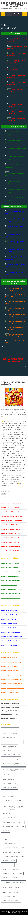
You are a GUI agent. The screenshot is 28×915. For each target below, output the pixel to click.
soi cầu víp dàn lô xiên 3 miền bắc (10, 576)
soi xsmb (18, 865)
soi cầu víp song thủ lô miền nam (10, 632)
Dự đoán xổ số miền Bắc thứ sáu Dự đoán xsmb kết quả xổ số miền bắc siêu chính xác (14, 808)
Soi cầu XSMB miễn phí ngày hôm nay (13, 856)
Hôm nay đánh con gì (9, 818)
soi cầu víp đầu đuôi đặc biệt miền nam (12, 641)
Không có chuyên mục (9, 822)
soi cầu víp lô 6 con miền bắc (9, 718)
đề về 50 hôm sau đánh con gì (11, 900)
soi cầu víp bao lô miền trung (15, 309)
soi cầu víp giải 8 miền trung (15, 302)
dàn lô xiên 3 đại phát (12, 429)
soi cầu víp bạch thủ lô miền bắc (10, 507)
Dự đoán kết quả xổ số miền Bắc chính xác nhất (14, 764)
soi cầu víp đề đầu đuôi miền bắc (10, 598)
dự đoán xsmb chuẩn (9, 779)
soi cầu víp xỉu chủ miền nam (9, 610)
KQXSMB (20, 822)
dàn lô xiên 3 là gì (9, 440)
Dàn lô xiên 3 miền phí (10, 448)
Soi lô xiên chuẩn (7, 865)
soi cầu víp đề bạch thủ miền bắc (10, 707)
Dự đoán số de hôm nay (9, 775)
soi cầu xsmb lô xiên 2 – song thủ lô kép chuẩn (14, 5)
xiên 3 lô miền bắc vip (11, 483)
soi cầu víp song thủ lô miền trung (15, 322)
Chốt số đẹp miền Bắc (9, 737)
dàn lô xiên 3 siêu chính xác (12, 451)
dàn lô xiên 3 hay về (15, 435)
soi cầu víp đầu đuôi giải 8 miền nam (11, 636)
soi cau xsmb (6, 839)
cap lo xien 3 (18, 423)
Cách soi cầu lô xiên (8, 742)
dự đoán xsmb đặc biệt (9, 792)
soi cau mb (6, 830)
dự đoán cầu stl (8, 479)
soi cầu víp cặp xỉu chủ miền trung (15, 315)
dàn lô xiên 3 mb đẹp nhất (12, 442)
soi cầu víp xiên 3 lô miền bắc (13, 383)
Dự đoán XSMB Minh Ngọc (10, 787)
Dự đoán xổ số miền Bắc (9, 796)
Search (3, 493)
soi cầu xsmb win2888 (9, 860)
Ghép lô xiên (6, 813)
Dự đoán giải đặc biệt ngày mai (11, 759)
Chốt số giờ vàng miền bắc (10, 729)
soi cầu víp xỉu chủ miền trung (13, 289)
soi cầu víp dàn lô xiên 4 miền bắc (10, 580)
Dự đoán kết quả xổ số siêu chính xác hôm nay (13, 769)
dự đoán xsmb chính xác (10, 783)
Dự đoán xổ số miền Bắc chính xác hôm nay (13, 801)
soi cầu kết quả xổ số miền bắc (11, 852)
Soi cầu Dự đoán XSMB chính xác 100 (13, 848)
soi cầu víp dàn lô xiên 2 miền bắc (10, 572)
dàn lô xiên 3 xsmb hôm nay (14, 468)
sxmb (4, 869)
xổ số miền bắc (13, 892)
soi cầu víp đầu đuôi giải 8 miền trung (14, 328)
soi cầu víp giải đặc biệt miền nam (11, 615)
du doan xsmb (7, 750)
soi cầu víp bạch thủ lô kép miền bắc (12, 516)
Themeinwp (16, 912)
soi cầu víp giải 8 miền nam (8, 619)
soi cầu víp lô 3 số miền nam (9, 645)
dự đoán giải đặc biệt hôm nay (11, 754)
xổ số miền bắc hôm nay (10, 896)
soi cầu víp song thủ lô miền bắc (10, 512)
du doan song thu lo (13, 474)
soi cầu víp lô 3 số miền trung (15, 341)
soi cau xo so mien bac (9, 835)
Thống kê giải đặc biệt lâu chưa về (12, 873)
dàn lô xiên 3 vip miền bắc (12, 461)
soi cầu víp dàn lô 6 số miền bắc (10, 563)
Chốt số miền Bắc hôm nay (10, 733)
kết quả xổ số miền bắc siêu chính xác (13, 826)
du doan (20, 742)
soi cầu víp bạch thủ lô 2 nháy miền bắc (12, 503)
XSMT (4, 892)
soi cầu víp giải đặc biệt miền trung (15, 296)
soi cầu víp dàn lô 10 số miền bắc (10, 593)
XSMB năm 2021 (7, 888)
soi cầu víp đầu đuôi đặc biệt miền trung (14, 335)
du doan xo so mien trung (10, 746)
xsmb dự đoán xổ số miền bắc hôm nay (14, 882)
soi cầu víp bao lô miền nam (9, 623)
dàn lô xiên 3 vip (16, 457)
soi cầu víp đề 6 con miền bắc (9, 714)
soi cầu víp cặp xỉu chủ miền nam (10, 628)
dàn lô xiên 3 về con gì (12, 455)
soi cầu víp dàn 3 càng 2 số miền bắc (11, 589)
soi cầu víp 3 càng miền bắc (9, 585)
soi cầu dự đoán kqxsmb (10, 843)
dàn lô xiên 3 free (11, 433)
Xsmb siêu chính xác (16, 422)
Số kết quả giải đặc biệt (16, 869)
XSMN (17, 888)
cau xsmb (20, 425)
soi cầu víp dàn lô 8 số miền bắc (10, 567)
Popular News (17, 13)
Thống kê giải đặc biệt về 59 (11, 878)
